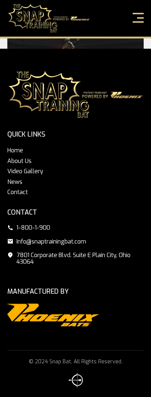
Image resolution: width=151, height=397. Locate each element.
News (14, 182)
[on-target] (75, 380)
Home (15, 150)
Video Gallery (25, 171)
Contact (17, 192)
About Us (19, 161)
